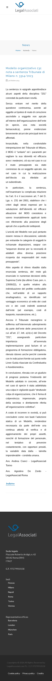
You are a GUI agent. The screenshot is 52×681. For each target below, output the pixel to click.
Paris (10, 634)
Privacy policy (28, 673)
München (12, 629)
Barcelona (12, 620)
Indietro (10, 483)
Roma (10, 596)
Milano (11, 587)
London (11, 625)
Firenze (11, 583)
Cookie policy (14, 673)
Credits (40, 673)
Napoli (11, 592)
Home (18, 50)
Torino (11, 601)
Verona (11, 606)
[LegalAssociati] (26, 7)
